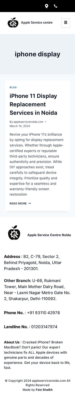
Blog (13, 87)
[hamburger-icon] (65, 22)
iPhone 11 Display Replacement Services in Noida (33, 104)
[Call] (56, 6)
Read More (20, 203)
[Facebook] (11, 6)
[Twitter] (20, 6)
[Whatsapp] (65, 6)
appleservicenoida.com (28, 121)
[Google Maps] (47, 6)
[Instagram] (38, 6)
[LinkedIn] (29, 6)
